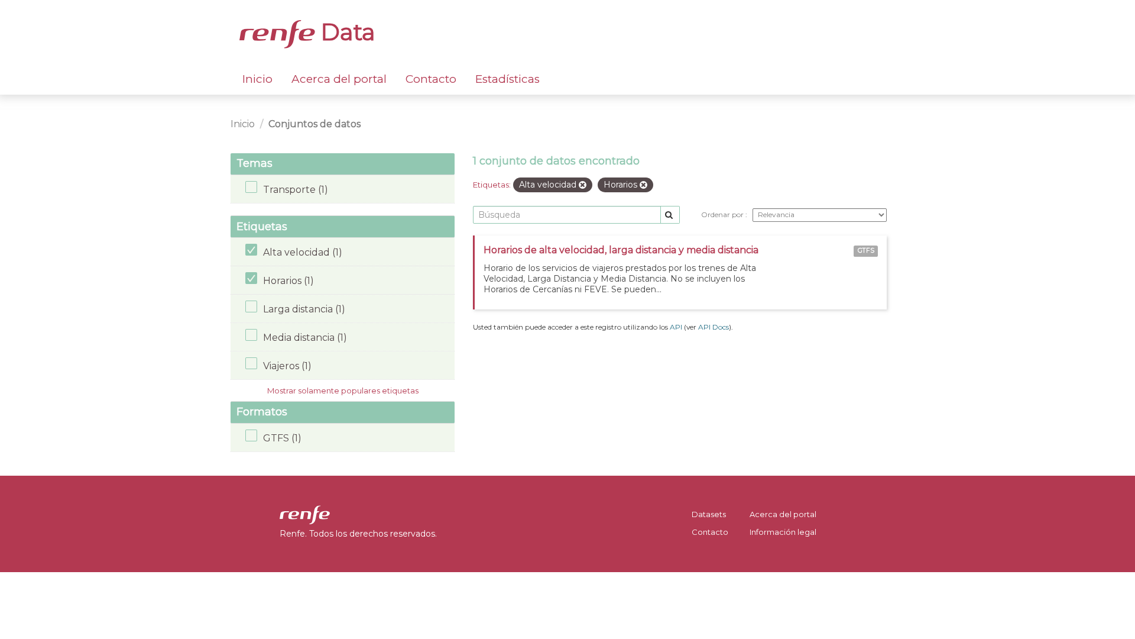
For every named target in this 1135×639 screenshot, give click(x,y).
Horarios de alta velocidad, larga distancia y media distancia (621, 250)
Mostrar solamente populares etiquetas (343, 390)
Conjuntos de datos (314, 124)
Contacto (431, 79)
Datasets (709, 514)
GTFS (866, 250)
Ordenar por (723, 214)
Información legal (783, 532)
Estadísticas (507, 79)
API (676, 326)
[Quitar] (582, 185)
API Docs (713, 326)
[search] (670, 215)
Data (345, 32)
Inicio (257, 79)
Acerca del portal (339, 79)
